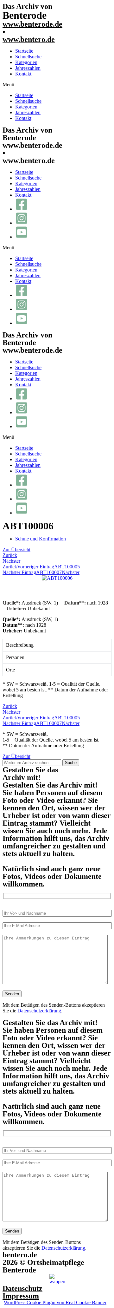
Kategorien (26, 62)
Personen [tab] (15, 657)
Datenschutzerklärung (39, 1010)
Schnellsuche (28, 56)
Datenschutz (22, 1288)
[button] (57, 85)
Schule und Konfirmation (40, 538)
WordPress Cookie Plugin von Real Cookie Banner (55, 1302)
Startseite (24, 51)
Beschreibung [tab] (20, 645)
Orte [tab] (10, 669)
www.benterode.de (32, 24)
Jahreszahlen (28, 68)
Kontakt (23, 73)
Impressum (21, 1296)
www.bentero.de (29, 39)
